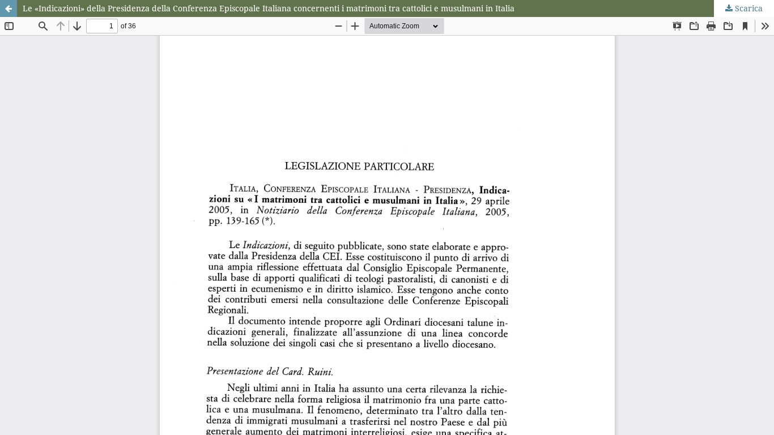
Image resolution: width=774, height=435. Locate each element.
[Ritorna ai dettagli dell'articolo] (8, 8)
